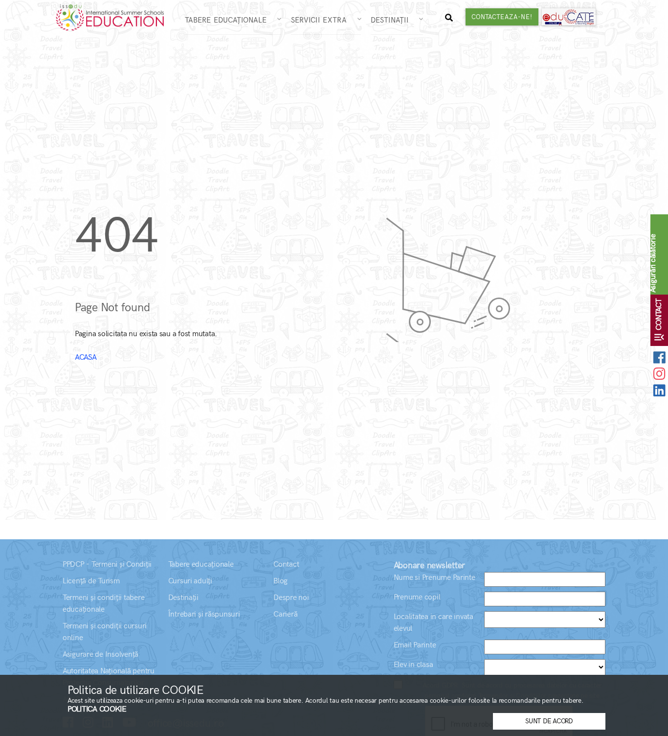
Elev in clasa (413, 664)
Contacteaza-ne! (502, 17)
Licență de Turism (91, 581)
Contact (286, 564)
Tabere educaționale (201, 564)
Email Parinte (415, 645)
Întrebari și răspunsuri (204, 614)
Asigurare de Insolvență (100, 654)
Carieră (285, 614)
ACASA (86, 357)
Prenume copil (417, 597)
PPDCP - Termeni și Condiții (107, 564)
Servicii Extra (323, 20)
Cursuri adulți (190, 581)
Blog (280, 581)
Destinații (394, 20)
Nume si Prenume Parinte (434, 577)
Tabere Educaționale (230, 20)
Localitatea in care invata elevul (433, 622)
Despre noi (291, 597)
